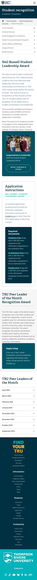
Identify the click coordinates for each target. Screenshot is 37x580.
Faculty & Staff (18, 484)
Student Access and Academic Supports (15, 40)
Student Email (18, 510)
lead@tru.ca (10, 216)
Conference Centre (18, 536)
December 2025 (8, 414)
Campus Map (18, 544)
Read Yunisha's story (18, 168)
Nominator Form (14, 238)
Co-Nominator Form (16, 253)
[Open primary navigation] (34, 3)
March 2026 (6, 396)
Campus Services (8, 48)
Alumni (18, 486)
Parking (18, 534)
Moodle (19, 513)
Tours (18, 542)
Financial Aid (18, 502)
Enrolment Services (8, 32)
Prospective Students (18, 478)
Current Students (11, 21)
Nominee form (13, 268)
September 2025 (8, 431)
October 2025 (7, 425)
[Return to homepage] (6, 3)
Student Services (7, 52)
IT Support (18, 515)
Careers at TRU (18, 528)
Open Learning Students (18, 481)
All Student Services (18, 518)
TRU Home (3, 21)
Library (18, 505)
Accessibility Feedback (18, 466)
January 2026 (7, 408)
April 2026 (6, 390)
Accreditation (18, 460)
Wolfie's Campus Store (18, 507)
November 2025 (8, 420)
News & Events (18, 531)
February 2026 (7, 402)
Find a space (18, 539)
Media (18, 492)
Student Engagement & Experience (13, 36)
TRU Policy (18, 463)
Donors (18, 489)
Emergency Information (18, 457)
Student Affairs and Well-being (12, 44)
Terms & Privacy (18, 455)
